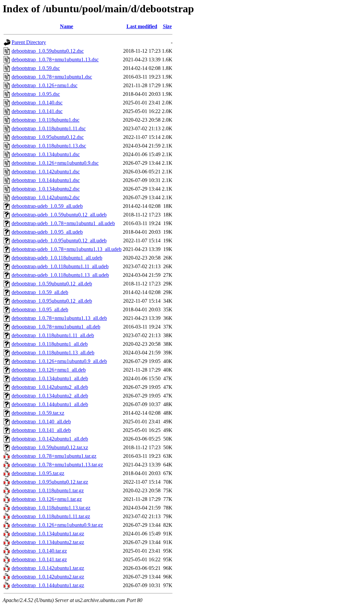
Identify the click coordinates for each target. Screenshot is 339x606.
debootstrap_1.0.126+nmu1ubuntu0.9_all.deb (59, 361)
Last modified (141, 26)
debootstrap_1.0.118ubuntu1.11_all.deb (53, 335)
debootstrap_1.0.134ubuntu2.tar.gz (48, 542)
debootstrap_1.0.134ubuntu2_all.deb (50, 395)
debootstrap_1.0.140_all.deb (41, 421)
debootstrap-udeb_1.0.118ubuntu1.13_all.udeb (60, 275)
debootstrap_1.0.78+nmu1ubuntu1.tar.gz (54, 456)
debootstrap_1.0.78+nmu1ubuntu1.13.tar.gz (57, 464)
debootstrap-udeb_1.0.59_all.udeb (47, 206)
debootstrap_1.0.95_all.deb (40, 309)
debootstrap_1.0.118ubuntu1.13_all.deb (53, 352)
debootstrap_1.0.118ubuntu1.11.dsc (49, 128)
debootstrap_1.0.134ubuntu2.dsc (46, 189)
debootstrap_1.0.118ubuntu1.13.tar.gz (51, 508)
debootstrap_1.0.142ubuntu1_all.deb (50, 439)
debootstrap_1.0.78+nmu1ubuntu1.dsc (52, 77)
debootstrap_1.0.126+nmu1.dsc (44, 85)
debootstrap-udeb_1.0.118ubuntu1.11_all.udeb (60, 266)
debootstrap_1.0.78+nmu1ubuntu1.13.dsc (55, 59)
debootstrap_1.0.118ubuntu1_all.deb (50, 344)
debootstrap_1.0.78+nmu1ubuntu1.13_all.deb (59, 318)
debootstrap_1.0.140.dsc (37, 102)
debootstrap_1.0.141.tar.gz (39, 559)
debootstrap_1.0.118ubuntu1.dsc (45, 120)
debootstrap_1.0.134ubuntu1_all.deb (50, 378)
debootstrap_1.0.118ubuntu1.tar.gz (48, 490)
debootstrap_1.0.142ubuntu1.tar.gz (48, 568)
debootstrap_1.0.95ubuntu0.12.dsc (48, 137)
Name (66, 26)
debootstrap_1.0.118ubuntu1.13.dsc (49, 146)
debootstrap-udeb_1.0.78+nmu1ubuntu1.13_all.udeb (66, 249)
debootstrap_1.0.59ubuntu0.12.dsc (48, 51)
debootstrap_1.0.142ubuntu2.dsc (46, 197)
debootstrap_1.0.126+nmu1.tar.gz (47, 499)
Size (167, 26)
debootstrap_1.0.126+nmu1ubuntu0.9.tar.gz (57, 525)
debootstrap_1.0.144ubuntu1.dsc (46, 180)
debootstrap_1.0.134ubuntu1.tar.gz (48, 533)
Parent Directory (29, 42)
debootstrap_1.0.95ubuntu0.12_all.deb (52, 301)
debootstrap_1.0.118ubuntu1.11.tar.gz (51, 516)
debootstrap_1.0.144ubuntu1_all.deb (50, 404)
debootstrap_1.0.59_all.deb (40, 292)
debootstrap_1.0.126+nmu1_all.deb (49, 370)
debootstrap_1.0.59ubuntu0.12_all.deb (52, 283)
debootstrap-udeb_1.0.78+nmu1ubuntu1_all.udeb (63, 223)
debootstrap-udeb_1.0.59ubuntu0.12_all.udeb (59, 214)
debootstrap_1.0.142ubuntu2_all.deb (50, 387)
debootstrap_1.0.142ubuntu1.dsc (46, 171)
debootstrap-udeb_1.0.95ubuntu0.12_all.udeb (59, 240)
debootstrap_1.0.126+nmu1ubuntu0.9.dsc (55, 163)
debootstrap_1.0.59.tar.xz (38, 413)
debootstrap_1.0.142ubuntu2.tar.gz (48, 576)
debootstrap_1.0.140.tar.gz (39, 551)
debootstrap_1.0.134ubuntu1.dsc (46, 154)
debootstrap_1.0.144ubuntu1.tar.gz (48, 585)
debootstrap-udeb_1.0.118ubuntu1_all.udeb (57, 258)
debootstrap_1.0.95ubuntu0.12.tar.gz (50, 482)
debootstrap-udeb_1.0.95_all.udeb (47, 232)
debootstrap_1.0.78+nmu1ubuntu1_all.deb (56, 327)
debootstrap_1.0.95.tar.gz (38, 473)
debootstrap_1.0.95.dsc (36, 94)
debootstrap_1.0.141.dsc (37, 111)
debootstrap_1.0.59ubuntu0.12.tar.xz (50, 447)
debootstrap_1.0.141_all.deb (41, 430)
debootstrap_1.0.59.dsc (36, 68)
